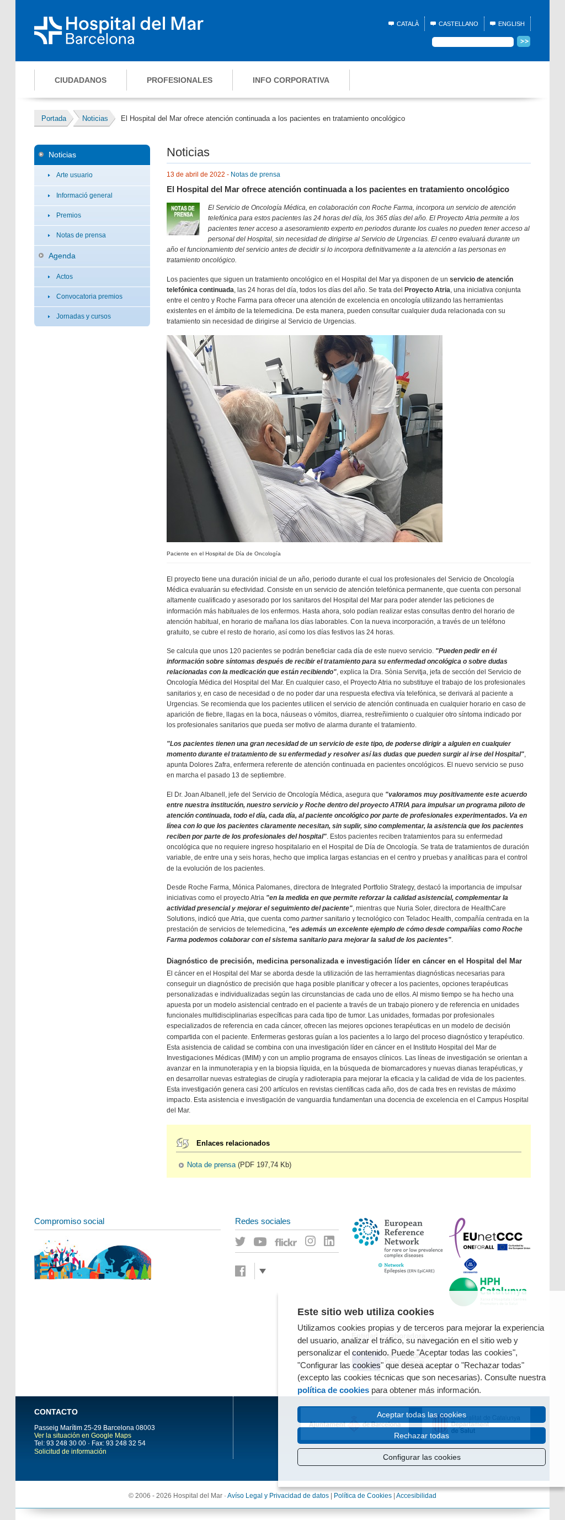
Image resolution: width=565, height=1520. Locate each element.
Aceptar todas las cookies (421, 1414)
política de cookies (333, 1390)
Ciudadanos (80, 80)
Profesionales (179, 80)
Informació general (84, 195)
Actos (64, 276)
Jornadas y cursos (83, 316)
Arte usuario (74, 175)
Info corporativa (291, 80)
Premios (68, 215)
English (511, 23)
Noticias (62, 154)
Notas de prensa (81, 235)
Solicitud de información (70, 1451)
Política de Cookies (363, 1496)
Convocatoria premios (89, 296)
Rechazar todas (421, 1435)
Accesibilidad (416, 1496)
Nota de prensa (211, 1165)
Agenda (62, 255)
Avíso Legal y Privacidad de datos (278, 1496)
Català (408, 23)
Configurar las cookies (422, 1457)
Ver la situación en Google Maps (82, 1435)
